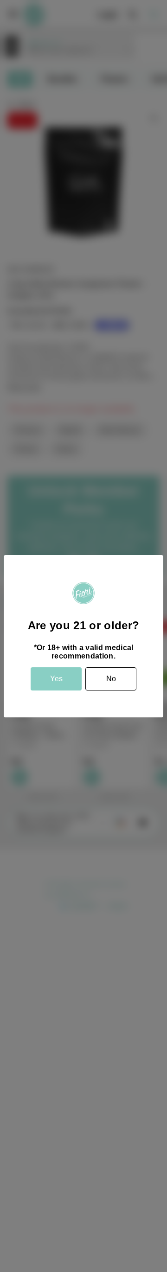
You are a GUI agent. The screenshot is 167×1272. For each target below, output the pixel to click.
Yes (56, 679)
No (111, 679)
